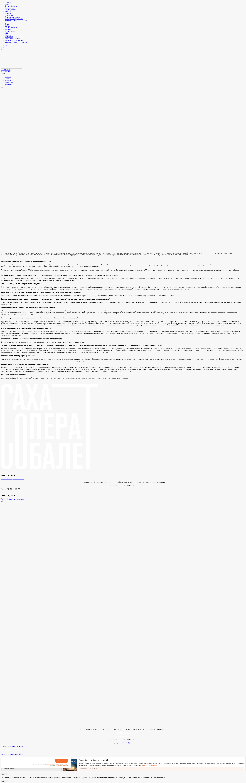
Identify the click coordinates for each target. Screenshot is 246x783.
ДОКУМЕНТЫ (123, 733)
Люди (7, 4)
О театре (8, 2)
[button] (5, 46)
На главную (9, 8)
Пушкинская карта (12, 17)
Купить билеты (11, 6)
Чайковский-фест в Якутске (16, 21)
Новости (8, 13)
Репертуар (9, 15)
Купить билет (10, 10)
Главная (8, 77)
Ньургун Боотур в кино (14, 19)
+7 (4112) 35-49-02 (17, 746)
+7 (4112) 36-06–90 (126, 743)
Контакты (8, 84)
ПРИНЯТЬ (4, 774)
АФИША (8, 11)
